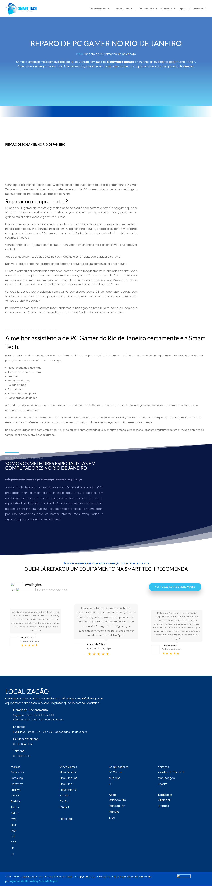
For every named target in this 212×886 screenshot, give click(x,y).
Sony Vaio (17, 772)
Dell (13, 836)
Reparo (162, 784)
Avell (13, 819)
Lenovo (15, 795)
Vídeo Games (98, 8)
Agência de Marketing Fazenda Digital (34, 881)
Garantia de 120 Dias (31, 111)
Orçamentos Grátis (138, 111)
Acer (13, 831)
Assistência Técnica (171, 772)
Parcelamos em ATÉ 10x (189, 111)
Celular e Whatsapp (25, 739)
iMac (112, 818)
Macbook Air (117, 806)
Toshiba (16, 801)
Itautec (15, 807)
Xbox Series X (68, 772)
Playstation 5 (68, 790)
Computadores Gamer (175, 225)
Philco (14, 813)
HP (12, 848)
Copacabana (169, 123)
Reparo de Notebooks (175, 151)
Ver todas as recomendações (175, 586)
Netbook (163, 806)
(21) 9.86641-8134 (107, 123)
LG (12, 854)
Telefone (18, 751)
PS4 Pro (64, 801)
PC (110, 784)
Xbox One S (67, 784)
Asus (14, 825)
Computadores (123, 8)
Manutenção (166, 778)
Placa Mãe (66, 819)
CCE (13, 842)
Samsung (17, 778)
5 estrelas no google (84, 111)
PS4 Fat (64, 807)
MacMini (114, 812)
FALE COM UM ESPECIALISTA (108, 77)
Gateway (17, 784)
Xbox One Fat (68, 778)
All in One (114, 778)
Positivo (16, 790)
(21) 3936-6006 (36, 123)
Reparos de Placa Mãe (175, 188)
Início (79, 54)
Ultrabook (164, 800)
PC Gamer (115, 772)
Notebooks (147, 8)
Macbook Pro (117, 800)
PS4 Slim (65, 795)
